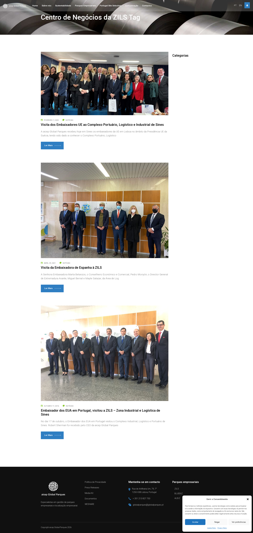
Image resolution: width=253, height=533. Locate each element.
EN (240, 5)
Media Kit (89, 493)
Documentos (91, 498)
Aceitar (195, 522)
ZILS (176, 489)
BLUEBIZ (178, 493)
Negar (217, 522)
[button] (247, 499)
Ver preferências (239, 522)
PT (235, 5)
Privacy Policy (222, 528)
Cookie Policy (211, 528)
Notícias (69, 120)
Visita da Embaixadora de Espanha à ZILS (71, 268)
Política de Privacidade (95, 482)
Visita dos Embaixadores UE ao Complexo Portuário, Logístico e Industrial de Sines (102, 125)
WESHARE (89, 504)
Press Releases (92, 487)
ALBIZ (177, 498)
